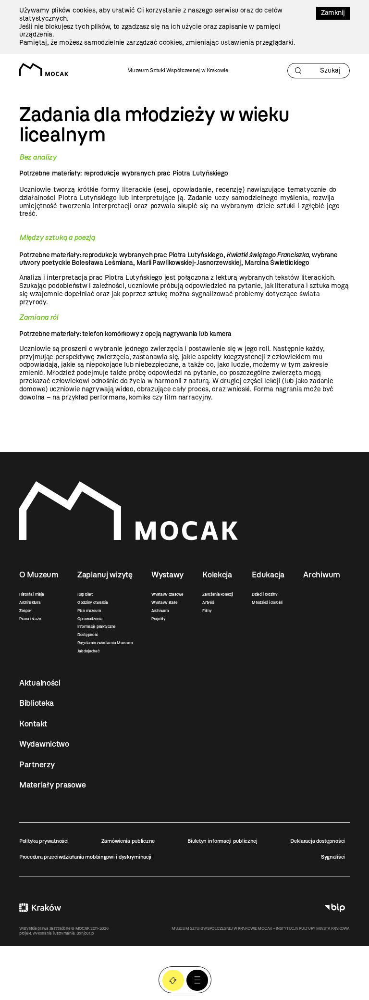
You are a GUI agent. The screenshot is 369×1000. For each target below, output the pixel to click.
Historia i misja (31, 594)
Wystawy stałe (164, 602)
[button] (197, 980)
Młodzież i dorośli (267, 602)
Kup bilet (84, 594)
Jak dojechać (88, 651)
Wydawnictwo (44, 744)
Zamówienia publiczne (128, 841)
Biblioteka (36, 703)
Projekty (158, 618)
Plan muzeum (89, 610)
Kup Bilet (173, 980)
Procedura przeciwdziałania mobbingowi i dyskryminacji (85, 856)
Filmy (207, 610)
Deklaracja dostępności (317, 841)
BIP (335, 908)
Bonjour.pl (85, 933)
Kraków (40, 908)
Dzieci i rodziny (265, 594)
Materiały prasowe (52, 784)
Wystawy (167, 574)
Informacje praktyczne (96, 626)
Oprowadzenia (90, 618)
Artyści (208, 602)
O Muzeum (39, 574)
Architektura (30, 602)
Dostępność (87, 634)
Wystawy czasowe (167, 594)
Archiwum (160, 610)
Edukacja (268, 574)
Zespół (25, 610)
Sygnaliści (333, 856)
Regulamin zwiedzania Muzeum (104, 642)
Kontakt (33, 723)
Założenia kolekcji (217, 594)
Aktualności (40, 683)
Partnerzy (36, 764)
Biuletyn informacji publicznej (222, 841)
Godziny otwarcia (92, 602)
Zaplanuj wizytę (105, 574)
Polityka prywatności (43, 841)
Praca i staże (30, 618)
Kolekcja (217, 574)
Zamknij (333, 13)
